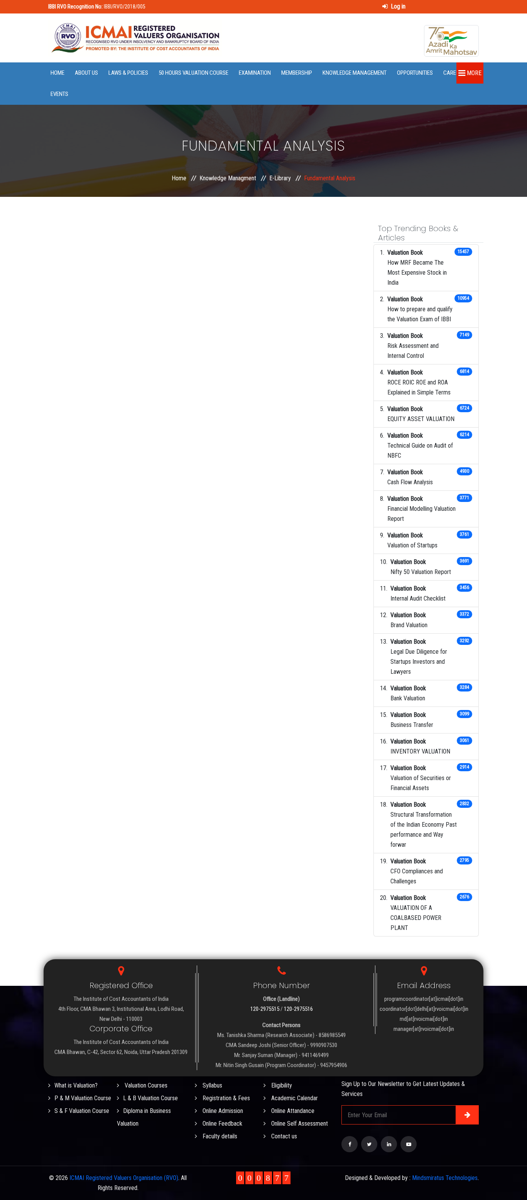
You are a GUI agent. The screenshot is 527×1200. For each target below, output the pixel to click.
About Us (86, 72)
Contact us (283, 1136)
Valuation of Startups (412, 545)
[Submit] (467, 1114)
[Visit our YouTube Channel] (408, 1144)
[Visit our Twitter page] (369, 1144)
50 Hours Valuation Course (193, 72)
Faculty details (219, 1136)
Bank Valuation (407, 698)
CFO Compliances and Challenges (416, 876)
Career (452, 72)
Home (57, 72)
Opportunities (415, 72)
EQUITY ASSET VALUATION (420, 419)
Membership (296, 72)
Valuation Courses (145, 1085)
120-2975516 (298, 1008)
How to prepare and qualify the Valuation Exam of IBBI (420, 314)
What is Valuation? (76, 1085)
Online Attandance (292, 1110)
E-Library (280, 178)
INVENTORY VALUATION (420, 751)
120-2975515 (264, 1008)
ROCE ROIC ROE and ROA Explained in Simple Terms (419, 387)
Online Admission (222, 1110)
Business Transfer (411, 724)
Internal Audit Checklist (418, 598)
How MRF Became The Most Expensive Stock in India (417, 272)
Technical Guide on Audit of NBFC (420, 450)
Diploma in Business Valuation (144, 1117)
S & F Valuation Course (81, 1110)
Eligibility (281, 1085)
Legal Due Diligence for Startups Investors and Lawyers (418, 661)
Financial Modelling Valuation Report (421, 513)
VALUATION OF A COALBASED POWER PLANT (415, 917)
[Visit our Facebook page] (349, 1144)
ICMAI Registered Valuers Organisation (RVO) (123, 1178)
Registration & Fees (225, 1098)
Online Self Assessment (299, 1123)
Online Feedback (221, 1123)
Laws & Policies (128, 72)
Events (59, 94)
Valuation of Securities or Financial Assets (420, 783)
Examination (255, 72)
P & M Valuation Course (82, 1098)
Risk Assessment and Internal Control (413, 350)
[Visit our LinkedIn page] (389, 1144)
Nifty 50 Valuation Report (420, 572)
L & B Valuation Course (150, 1098)
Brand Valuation (408, 625)
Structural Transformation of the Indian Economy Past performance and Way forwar (423, 829)
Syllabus (211, 1085)
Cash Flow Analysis (410, 482)
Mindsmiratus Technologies (445, 1178)
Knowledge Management (355, 72)
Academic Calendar (294, 1098)
